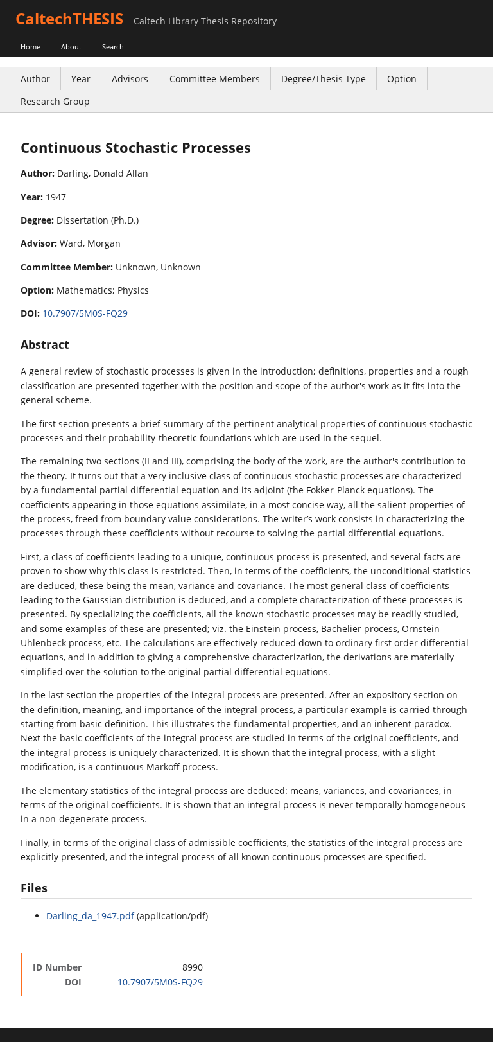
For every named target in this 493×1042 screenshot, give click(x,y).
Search (113, 46)
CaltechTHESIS (69, 18)
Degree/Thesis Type (323, 79)
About (71, 46)
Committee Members (214, 79)
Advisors (130, 79)
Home (30, 46)
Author (35, 79)
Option (402, 79)
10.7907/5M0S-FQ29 (85, 313)
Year (81, 79)
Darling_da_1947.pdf (90, 916)
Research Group (55, 101)
